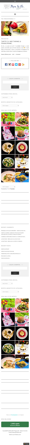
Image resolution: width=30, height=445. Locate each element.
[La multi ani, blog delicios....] (22, 161)
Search (15, 86)
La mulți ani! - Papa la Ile (6, 239)
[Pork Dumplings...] (8, 147)
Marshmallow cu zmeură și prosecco (11, 253)
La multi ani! (17, 239)
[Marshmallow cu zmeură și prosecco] (8, 133)
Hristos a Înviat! (5, 249)
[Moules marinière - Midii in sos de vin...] (22, 175)
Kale (10, 434)
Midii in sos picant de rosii (7, 251)
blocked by (16, 425)
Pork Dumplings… (5, 258)
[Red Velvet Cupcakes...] (22, 147)
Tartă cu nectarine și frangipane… (11, 42)
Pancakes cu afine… (6, 256)
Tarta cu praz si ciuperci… (15, 234)
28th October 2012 (4, 38)
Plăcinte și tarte (8, 54)
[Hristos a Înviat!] (8, 119)
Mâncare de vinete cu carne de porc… (16, 236)
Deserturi (3, 54)
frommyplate (14, 414)
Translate (12, 188)
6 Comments (18, 54)
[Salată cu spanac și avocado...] (8, 161)
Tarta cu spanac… (18, 241)
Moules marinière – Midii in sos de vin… (16, 230)
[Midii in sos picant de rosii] (22, 119)
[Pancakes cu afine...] (22, 133)
